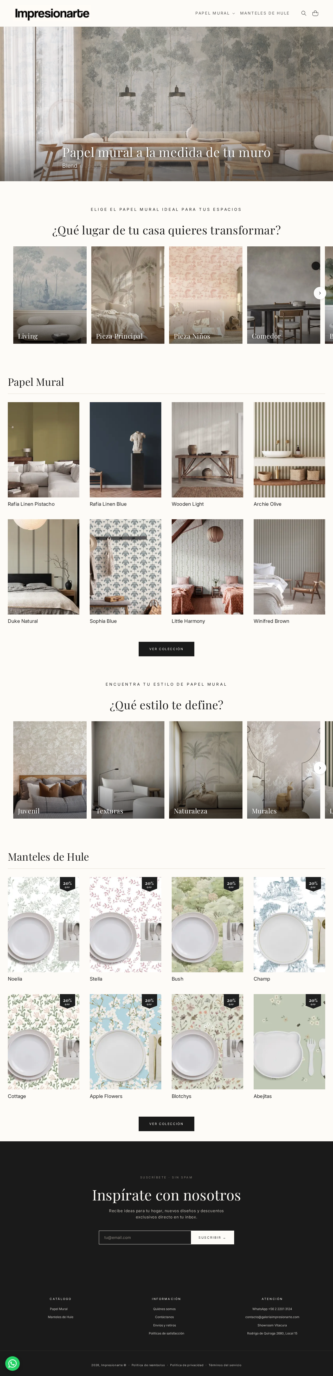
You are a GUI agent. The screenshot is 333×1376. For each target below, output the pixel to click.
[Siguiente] (320, 293)
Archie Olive (267, 504)
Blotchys (182, 1096)
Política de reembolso (148, 1365)
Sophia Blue (103, 621)
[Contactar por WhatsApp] (12, 1363)
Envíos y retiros (164, 1325)
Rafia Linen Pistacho (31, 504)
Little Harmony (188, 621)
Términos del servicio (225, 1365)
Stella (96, 979)
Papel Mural (36, 381)
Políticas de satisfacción (166, 1333)
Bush (177, 979)
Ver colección (166, 649)
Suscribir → (212, 1237)
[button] (214, 13)
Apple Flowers (106, 1096)
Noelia (15, 979)
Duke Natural (23, 621)
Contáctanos (164, 1317)
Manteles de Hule (48, 856)
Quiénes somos (164, 1309)
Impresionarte (112, 1365)
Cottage (17, 1096)
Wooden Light (188, 504)
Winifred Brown (272, 621)
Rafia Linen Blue (108, 504)
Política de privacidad (186, 1365)
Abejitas (263, 1096)
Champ (262, 979)
